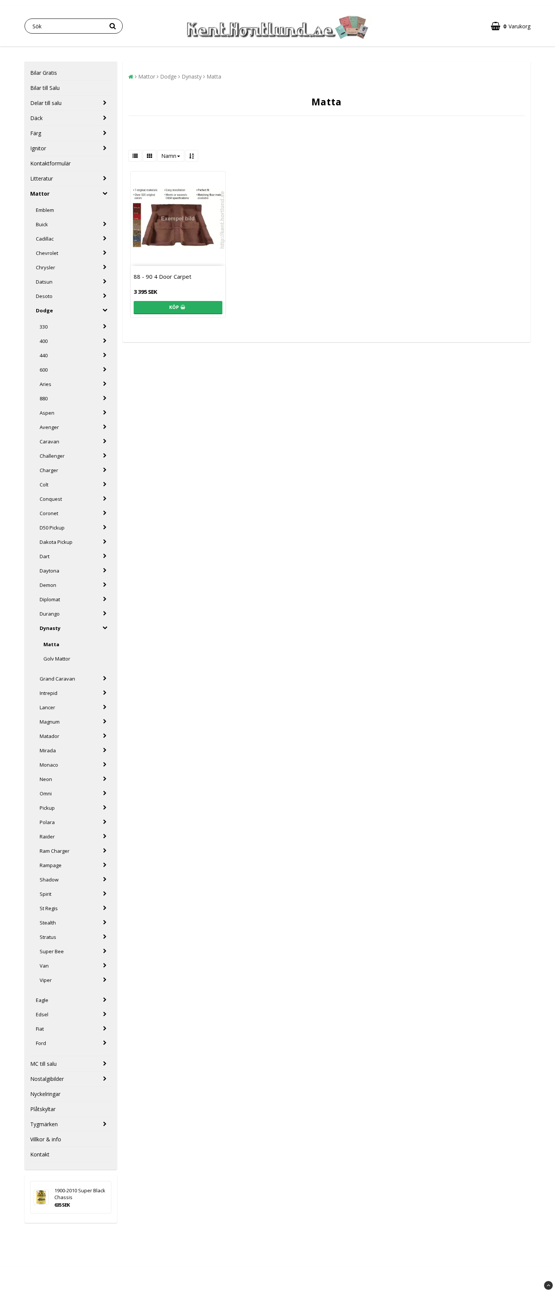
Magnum (50, 721)
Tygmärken (44, 1124)
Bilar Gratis (43, 72)
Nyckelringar (45, 1094)
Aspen (47, 412)
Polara (47, 822)
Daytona (49, 570)
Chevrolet (47, 253)
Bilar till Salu (45, 87)
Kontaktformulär (50, 163)
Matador (49, 736)
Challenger (52, 455)
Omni (46, 793)
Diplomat (50, 599)
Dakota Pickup (56, 542)
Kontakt (39, 1154)
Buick (42, 224)
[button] (510, 26)
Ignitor (38, 148)
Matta (51, 644)
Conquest (51, 498)
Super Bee (52, 951)
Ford (41, 1043)
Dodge (44, 310)
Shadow (49, 879)
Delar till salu (46, 103)
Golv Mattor (56, 658)
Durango (50, 613)
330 (44, 326)
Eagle (42, 1000)
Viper (46, 980)
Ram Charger (54, 850)
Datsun (44, 281)
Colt (44, 484)
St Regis (49, 908)
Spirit (45, 894)
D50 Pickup (52, 527)
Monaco (49, 764)
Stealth (48, 922)
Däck (36, 118)
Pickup (47, 807)
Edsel (42, 1014)
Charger (49, 470)
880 (44, 398)
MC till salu (43, 1063)
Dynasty (50, 628)
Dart (44, 556)
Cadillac (45, 238)
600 (44, 369)
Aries (45, 384)
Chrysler (45, 267)
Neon (46, 779)
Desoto (44, 296)
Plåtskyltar (42, 1109)
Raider (47, 836)
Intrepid (48, 693)
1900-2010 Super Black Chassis (79, 1194)
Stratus (48, 937)
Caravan (49, 441)
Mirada (48, 750)
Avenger (49, 427)
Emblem (45, 210)
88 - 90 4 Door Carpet (162, 276)
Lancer (47, 707)
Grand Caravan (57, 678)
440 (44, 355)
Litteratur (41, 178)
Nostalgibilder (47, 1078)
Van (44, 965)
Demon (48, 585)
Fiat (40, 1028)
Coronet (49, 513)
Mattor (39, 193)
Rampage (51, 865)
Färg (35, 133)
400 (44, 341)
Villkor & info (45, 1139)
